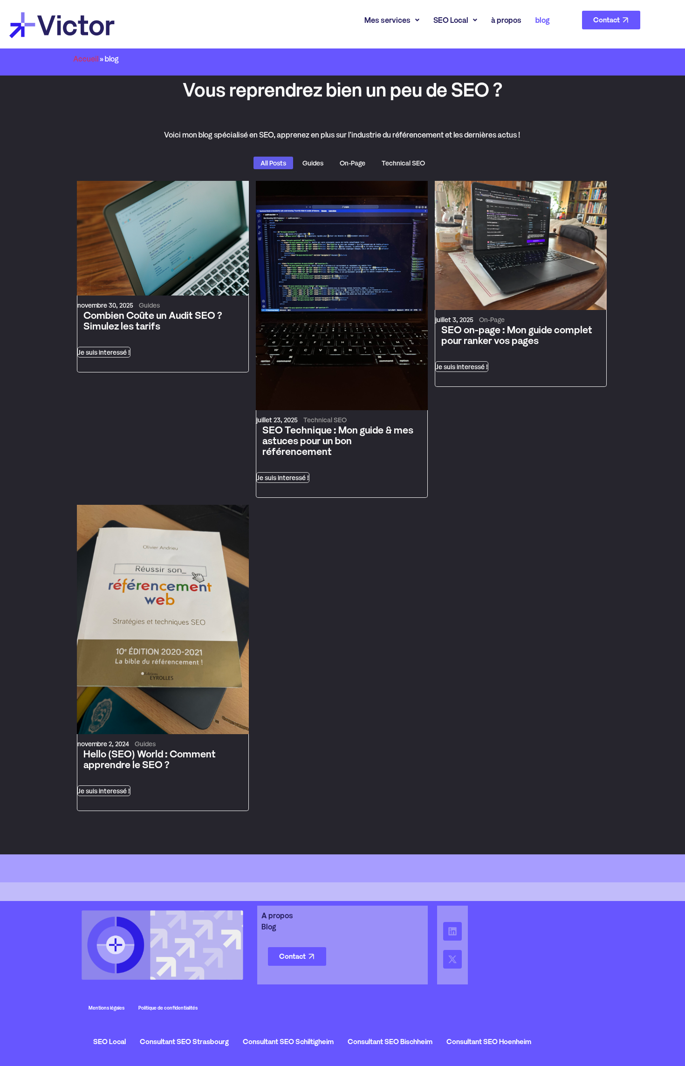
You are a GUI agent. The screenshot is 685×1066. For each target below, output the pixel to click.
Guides (149, 305)
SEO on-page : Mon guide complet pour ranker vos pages (516, 335)
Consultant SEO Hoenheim (488, 1041)
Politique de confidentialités (168, 1008)
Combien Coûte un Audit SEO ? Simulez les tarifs (152, 320)
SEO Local (450, 20)
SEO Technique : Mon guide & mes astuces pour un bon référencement (337, 441)
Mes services (387, 20)
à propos (506, 20)
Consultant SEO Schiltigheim (288, 1041)
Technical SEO (325, 420)
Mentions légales (106, 1008)
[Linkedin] (452, 931)
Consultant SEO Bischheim (390, 1041)
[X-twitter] (452, 959)
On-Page (492, 319)
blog (542, 20)
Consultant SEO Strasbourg (184, 1041)
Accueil (85, 58)
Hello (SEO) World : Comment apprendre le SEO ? (149, 759)
